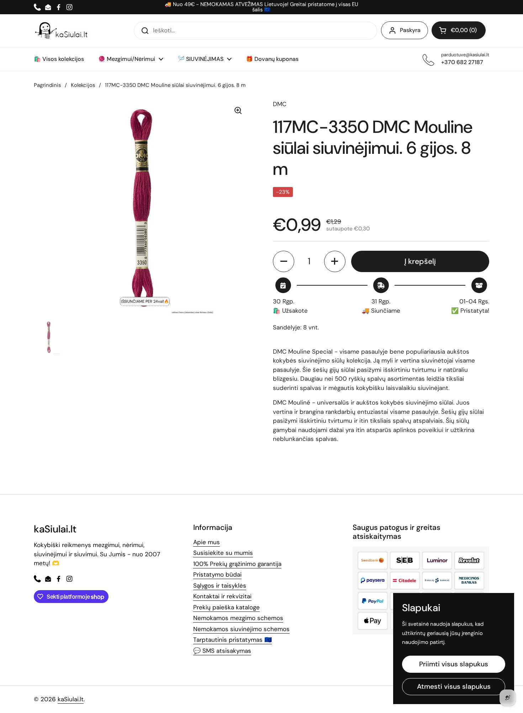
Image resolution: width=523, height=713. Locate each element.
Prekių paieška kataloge (226, 607)
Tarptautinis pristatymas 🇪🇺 (232, 640)
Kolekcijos (83, 85)
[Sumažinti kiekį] (283, 261)
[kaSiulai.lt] (62, 31)
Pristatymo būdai (217, 574)
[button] (459, 30)
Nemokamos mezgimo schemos (238, 618)
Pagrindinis (47, 85)
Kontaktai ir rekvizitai (222, 596)
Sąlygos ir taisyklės (219, 585)
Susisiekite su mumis (223, 553)
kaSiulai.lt (71, 699)
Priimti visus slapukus (453, 664)
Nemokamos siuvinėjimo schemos (241, 629)
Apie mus (206, 542)
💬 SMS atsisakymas (222, 651)
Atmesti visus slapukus (454, 686)
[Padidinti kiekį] (334, 261)
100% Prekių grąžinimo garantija (237, 564)
